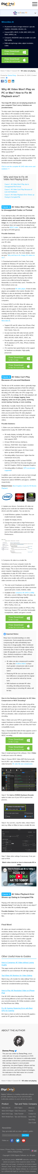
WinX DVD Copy (7, 1114)
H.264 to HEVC (21, 663)
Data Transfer (19, 1114)
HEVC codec (14, 227)
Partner (30, 1111)
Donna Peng (12, 75)
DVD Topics (18, 1108)
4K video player (20, 289)
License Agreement (22, 1149)
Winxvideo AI (8, 22)
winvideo (22, 13)
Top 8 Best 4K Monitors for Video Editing (17, 976)
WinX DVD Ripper (8, 1111)
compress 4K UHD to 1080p (24, 592)
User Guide (32, 1122)
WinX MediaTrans (7, 1117)
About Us (31, 1108)
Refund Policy (17, 1152)
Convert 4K (15, 71)
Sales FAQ (32, 1117)
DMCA (10, 1152)
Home (3, 71)
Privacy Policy (10, 1149)
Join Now (25, 1135)
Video (8, 71)
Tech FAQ (31, 1120)
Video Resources (20, 1111)
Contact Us (32, 1114)
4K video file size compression (22, 764)
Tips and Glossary (20, 1117)
